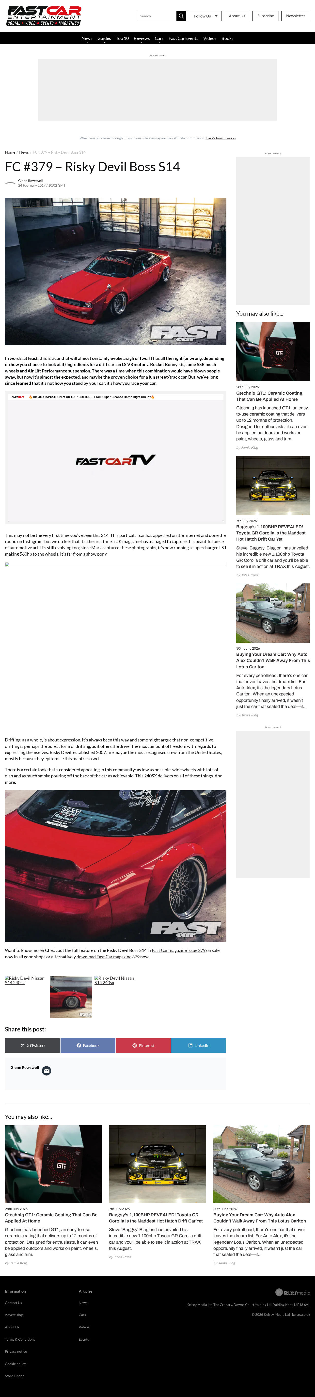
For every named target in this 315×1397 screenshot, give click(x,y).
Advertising (14, 1315)
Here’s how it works (221, 138)
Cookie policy (15, 1364)
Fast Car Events (183, 38)
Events (84, 1339)
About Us (237, 15)
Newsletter (295, 15)
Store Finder (14, 1376)
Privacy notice (16, 1351)
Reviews (142, 38)
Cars (159, 38)
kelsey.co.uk (301, 1314)
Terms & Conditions (20, 1339)
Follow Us (202, 16)
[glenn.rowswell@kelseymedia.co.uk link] (46, 1071)
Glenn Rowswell (30, 180)
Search (181, 16)
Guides (104, 38)
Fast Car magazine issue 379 (178, 950)
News (87, 38)
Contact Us (13, 1303)
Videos (210, 38)
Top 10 (122, 38)
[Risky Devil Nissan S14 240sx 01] (71, 997)
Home (10, 152)
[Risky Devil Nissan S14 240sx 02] (115, 997)
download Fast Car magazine (104, 956)
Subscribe (265, 15)
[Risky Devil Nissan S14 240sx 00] (26, 997)
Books (227, 38)
